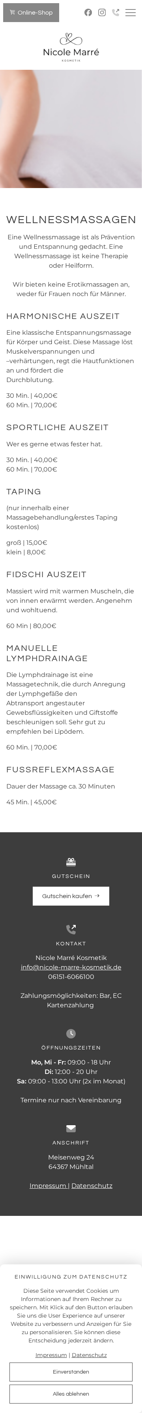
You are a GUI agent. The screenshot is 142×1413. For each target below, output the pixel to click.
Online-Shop (35, 12)
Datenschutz (91, 1185)
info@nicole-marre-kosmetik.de (71, 967)
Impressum (49, 1185)
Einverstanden (71, 1372)
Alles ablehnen (71, 1394)
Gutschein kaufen (68, 896)
